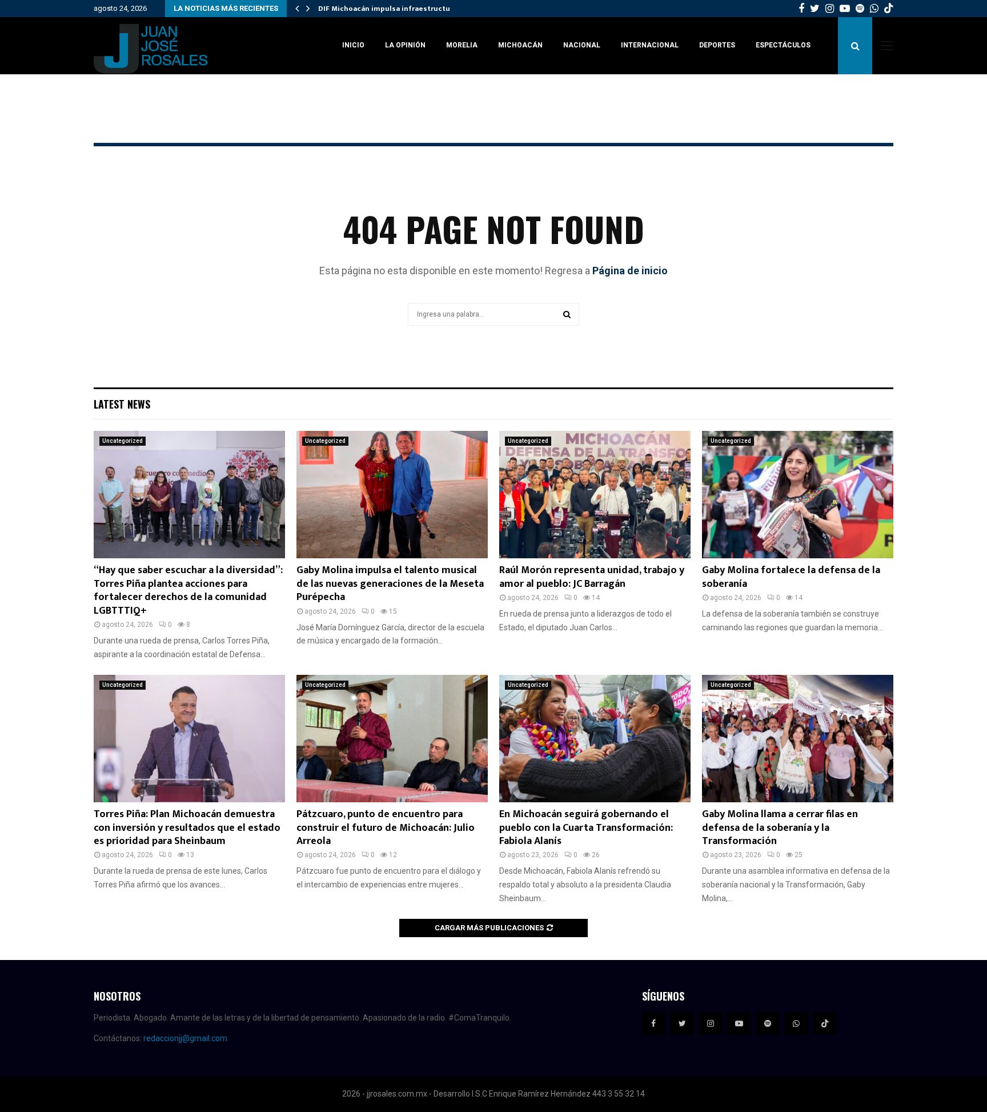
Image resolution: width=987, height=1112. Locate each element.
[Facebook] (653, 1023)
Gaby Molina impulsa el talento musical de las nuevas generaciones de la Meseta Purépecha (390, 584)
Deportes (717, 45)
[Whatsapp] (796, 1023)
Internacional (650, 45)
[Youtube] (739, 1023)
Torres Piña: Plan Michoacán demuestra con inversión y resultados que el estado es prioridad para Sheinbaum (187, 828)
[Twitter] (682, 1023)
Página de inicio (630, 271)
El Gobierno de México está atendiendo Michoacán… (411, 8)
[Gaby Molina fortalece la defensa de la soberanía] (797, 494)
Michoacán (520, 45)
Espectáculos (783, 45)
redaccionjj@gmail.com (185, 1038)
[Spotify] (767, 1023)
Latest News (122, 404)
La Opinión (405, 45)
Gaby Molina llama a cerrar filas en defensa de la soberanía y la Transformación (780, 828)
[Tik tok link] (888, 8)
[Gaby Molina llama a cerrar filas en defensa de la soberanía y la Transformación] (797, 738)
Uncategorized (122, 441)
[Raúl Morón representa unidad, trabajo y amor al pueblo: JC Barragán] (595, 494)
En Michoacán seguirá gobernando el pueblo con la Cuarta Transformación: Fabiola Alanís (586, 828)
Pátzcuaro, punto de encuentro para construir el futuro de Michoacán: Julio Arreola (385, 828)
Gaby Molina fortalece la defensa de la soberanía (791, 577)
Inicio (353, 45)
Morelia (462, 45)
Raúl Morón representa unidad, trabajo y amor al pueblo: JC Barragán (591, 577)
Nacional (581, 45)
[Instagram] (710, 1023)
